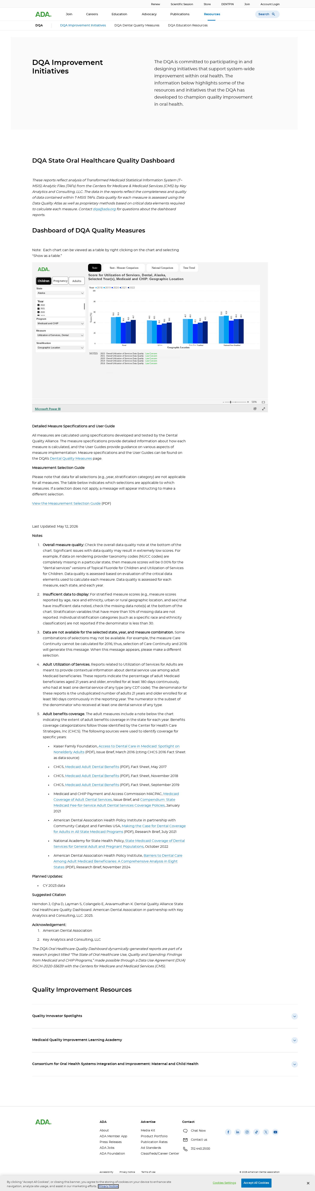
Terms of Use (148, 1172)
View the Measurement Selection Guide (66, 503)
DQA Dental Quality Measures (136, 25)
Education (120, 14)
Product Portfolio (154, 1136)
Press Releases (111, 1142)
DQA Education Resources (188, 25)
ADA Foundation (112, 1153)
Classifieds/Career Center (158, 1153)
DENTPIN (227, 4)
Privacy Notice (127, 1172)
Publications (180, 14)
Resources (212, 14)
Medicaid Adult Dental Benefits (92, 767)
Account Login (270, 4)
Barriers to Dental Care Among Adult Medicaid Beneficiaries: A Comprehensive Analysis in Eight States (118, 861)
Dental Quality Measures (71, 458)
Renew (155, 4)
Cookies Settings (224, 1183)
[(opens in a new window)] (228, 1135)
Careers (92, 14)
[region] (157, 1183)
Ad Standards (151, 1147)
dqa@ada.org (104, 209)
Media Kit (148, 1130)
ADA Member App (113, 1136)
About (104, 1130)
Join (247, 4)
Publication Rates (154, 1142)
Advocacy (149, 14)
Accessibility (106, 1172)
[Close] (308, 1183)
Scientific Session (182, 4)
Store (207, 4)
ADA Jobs (107, 1147)
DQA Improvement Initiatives (83, 25)
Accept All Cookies (256, 1183)
